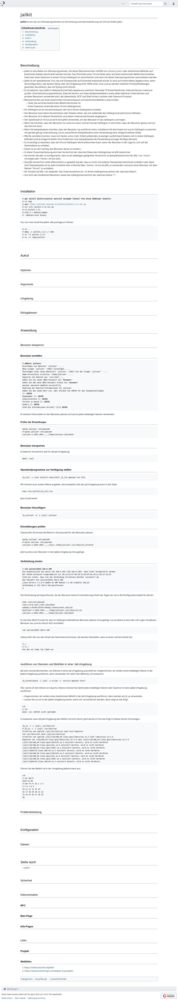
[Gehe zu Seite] (165, 3)
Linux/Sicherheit (58, 979)
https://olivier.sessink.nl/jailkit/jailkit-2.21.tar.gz (58, 204)
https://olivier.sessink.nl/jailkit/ (39, 967)
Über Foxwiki (20, 998)
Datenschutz (7, 998)
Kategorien (26, 979)
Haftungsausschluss (36, 998)
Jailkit (27, 867)
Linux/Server (41, 979)
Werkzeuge (12, 989)
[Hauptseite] (2, 4)
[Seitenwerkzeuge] (123, 3)
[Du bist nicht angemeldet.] (174, 3)
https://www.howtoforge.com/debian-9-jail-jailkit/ (48, 970)
